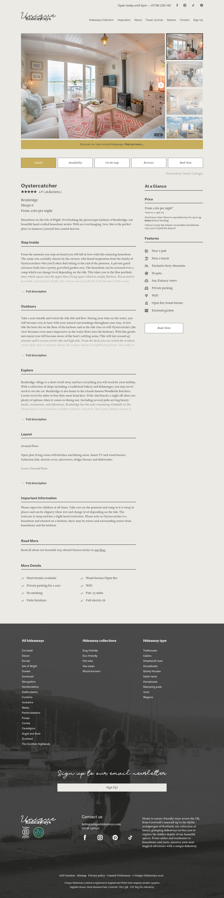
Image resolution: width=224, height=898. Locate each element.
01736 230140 (91, 828)
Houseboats (150, 666)
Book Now (185, 162)
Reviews (149, 162)
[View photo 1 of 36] (184, 46)
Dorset (26, 660)
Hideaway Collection (101, 20)
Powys (26, 718)
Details (38, 162)
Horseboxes (150, 681)
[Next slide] (161, 85)
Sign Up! (112, 787)
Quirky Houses (152, 671)
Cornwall (27, 650)
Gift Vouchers (67, 875)
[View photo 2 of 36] (184, 74)
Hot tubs (88, 660)
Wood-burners (91, 671)
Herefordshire (30, 686)
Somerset (28, 676)
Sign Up (198, 20)
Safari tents (150, 676)
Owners (171, 20)
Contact (184, 20)
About (138, 20)
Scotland (27, 738)
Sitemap (81, 875)
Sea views (88, 666)
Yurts (146, 692)
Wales (25, 707)
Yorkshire (27, 702)
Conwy (26, 723)
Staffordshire (30, 692)
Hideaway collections (99, 640)
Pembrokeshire (31, 712)
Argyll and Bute (31, 733)
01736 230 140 (161, 5)
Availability (75, 162)
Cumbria (27, 697)
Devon (26, 655)
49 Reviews (53, 191)
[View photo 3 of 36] (184, 102)
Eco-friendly (90, 655)
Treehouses (150, 650)
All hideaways (33, 640)
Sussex (26, 671)
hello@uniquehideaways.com (101, 824)
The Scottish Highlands (36, 744)
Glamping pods (152, 686)
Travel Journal (154, 20)
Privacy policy (96, 875)
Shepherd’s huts (153, 660)
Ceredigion (28, 728)
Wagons (148, 697)
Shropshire (28, 681)
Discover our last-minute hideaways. (102, 144)
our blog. (100, 550)
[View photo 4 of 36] (184, 129)
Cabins (147, 655)
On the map (112, 162)
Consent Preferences (119, 875)
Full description (36, 291)
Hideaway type (155, 640)
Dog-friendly (90, 650)
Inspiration (124, 20)
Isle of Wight (29, 666)
